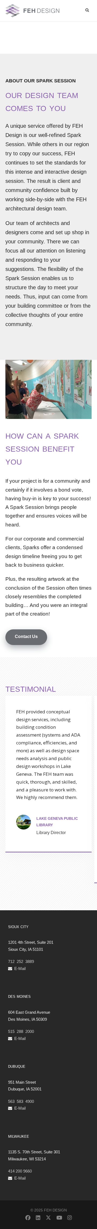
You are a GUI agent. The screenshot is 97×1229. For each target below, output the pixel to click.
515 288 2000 (21, 1031)
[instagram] (69, 1218)
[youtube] (59, 1218)
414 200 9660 (20, 1171)
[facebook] (27, 1218)
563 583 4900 (21, 1101)
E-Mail (20, 968)
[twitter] (48, 1218)
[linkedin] (38, 1218)
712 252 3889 (21, 961)
